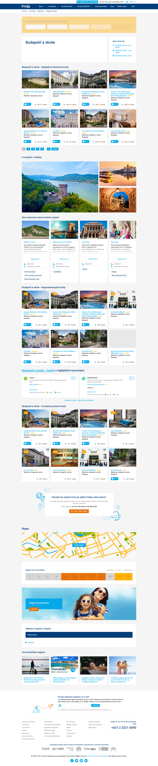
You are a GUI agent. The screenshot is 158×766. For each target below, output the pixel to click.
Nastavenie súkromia (95, 724)
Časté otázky (48, 722)
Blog (112, 6)
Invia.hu (94, 756)
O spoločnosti (70, 733)
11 (49, 149)
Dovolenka (32, 11)
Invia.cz (89, 756)
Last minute (25, 727)
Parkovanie (25, 733)
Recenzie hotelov (101, 6)
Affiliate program (71, 724)
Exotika (24, 730)
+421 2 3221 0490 (123, 727)
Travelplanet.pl (103, 756)
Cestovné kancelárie (28, 722)
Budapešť (31, 642)
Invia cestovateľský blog (52, 736)
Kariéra (68, 727)
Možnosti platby (49, 733)
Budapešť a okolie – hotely (38, 370)
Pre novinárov (70, 722)
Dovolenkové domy (28, 739)
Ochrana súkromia (94, 722)
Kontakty (69, 736)
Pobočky (69, 730)
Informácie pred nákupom (52, 724)
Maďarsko (41, 11)
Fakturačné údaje (49, 730)
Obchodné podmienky (51, 727)
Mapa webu (92, 727)
